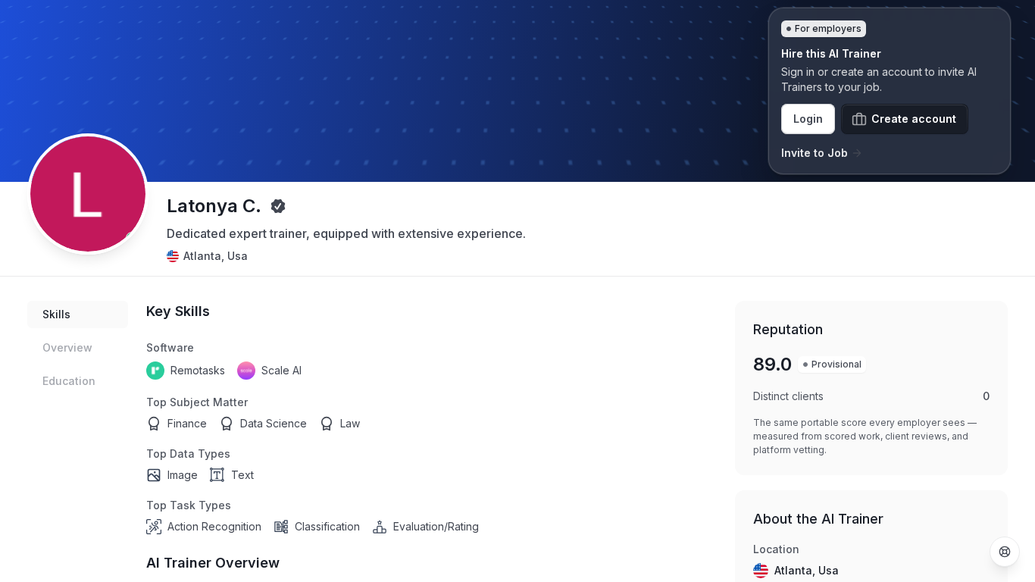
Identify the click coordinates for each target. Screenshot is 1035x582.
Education (68, 380)
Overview (67, 347)
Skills (56, 314)
